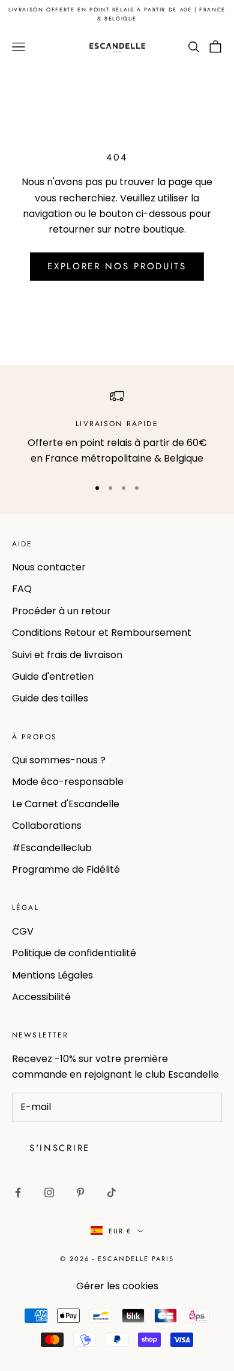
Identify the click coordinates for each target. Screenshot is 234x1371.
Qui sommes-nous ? (59, 760)
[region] (117, 427)
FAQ (22, 589)
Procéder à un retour (61, 611)
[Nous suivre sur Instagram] (49, 1192)
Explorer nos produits (117, 266)
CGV (23, 931)
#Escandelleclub (52, 848)
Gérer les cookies (117, 1286)
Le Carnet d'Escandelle (65, 804)
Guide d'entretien (53, 676)
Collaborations (47, 825)
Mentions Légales (52, 975)
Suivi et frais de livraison (67, 655)
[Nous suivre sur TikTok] (112, 1192)
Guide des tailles (50, 698)
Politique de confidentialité (74, 953)
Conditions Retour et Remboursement (101, 633)
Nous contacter (49, 567)
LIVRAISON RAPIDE (117, 423)
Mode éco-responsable (68, 782)
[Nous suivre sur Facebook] (18, 1192)
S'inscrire (59, 1148)
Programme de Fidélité (66, 869)
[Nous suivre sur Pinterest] (80, 1192)
